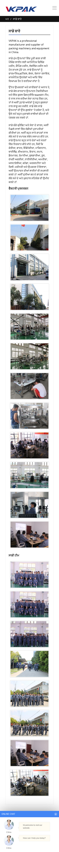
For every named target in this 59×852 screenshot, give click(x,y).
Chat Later (42, 844)
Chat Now (28, 843)
